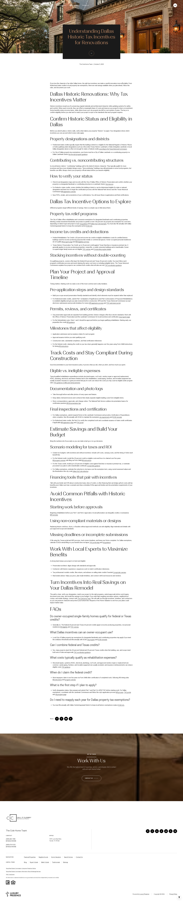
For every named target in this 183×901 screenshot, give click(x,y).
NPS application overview (68, 191)
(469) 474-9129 (10, 844)
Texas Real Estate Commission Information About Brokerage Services (23, 871)
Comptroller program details (102, 249)
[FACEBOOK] (148, 831)
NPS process (119, 692)
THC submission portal (113, 303)
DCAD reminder (117, 417)
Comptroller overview (119, 572)
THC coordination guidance (113, 265)
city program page (124, 317)
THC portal (80, 422)
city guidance (84, 224)
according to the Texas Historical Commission (113, 149)
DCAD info (89, 226)
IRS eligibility (63, 627)
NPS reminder (54, 515)
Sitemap (65, 862)
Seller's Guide (45, 862)
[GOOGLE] (175, 831)
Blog (25, 862)
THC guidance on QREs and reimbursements (67, 383)
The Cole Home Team (84, 598)
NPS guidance (71, 322)
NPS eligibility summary (82, 242)
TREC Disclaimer (10, 874)
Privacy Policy (173, 894)
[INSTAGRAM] (152, 831)
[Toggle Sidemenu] (175, 5)
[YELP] (171, 831)
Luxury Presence (144, 894)
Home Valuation (74, 5)
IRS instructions (63, 346)
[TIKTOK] (161, 831)
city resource (109, 184)
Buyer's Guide (34, 862)
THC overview (86, 249)
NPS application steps (67, 422)
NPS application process (96, 303)
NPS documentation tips (73, 403)
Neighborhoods (43, 857)
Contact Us (85, 5)
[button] (91, 778)
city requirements (104, 417)
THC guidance (66, 667)
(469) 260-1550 (10, 839)
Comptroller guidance (93, 466)
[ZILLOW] (166, 831)
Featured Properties (30, 857)
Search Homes (61, 5)
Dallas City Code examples (98, 224)
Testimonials (56, 862)
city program (91, 639)
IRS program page (67, 242)
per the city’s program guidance (78, 154)
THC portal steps (94, 542)
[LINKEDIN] (157, 831)
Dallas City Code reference (80, 471)
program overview (70, 680)
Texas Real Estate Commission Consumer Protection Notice (21, 868)
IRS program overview (59, 460)
